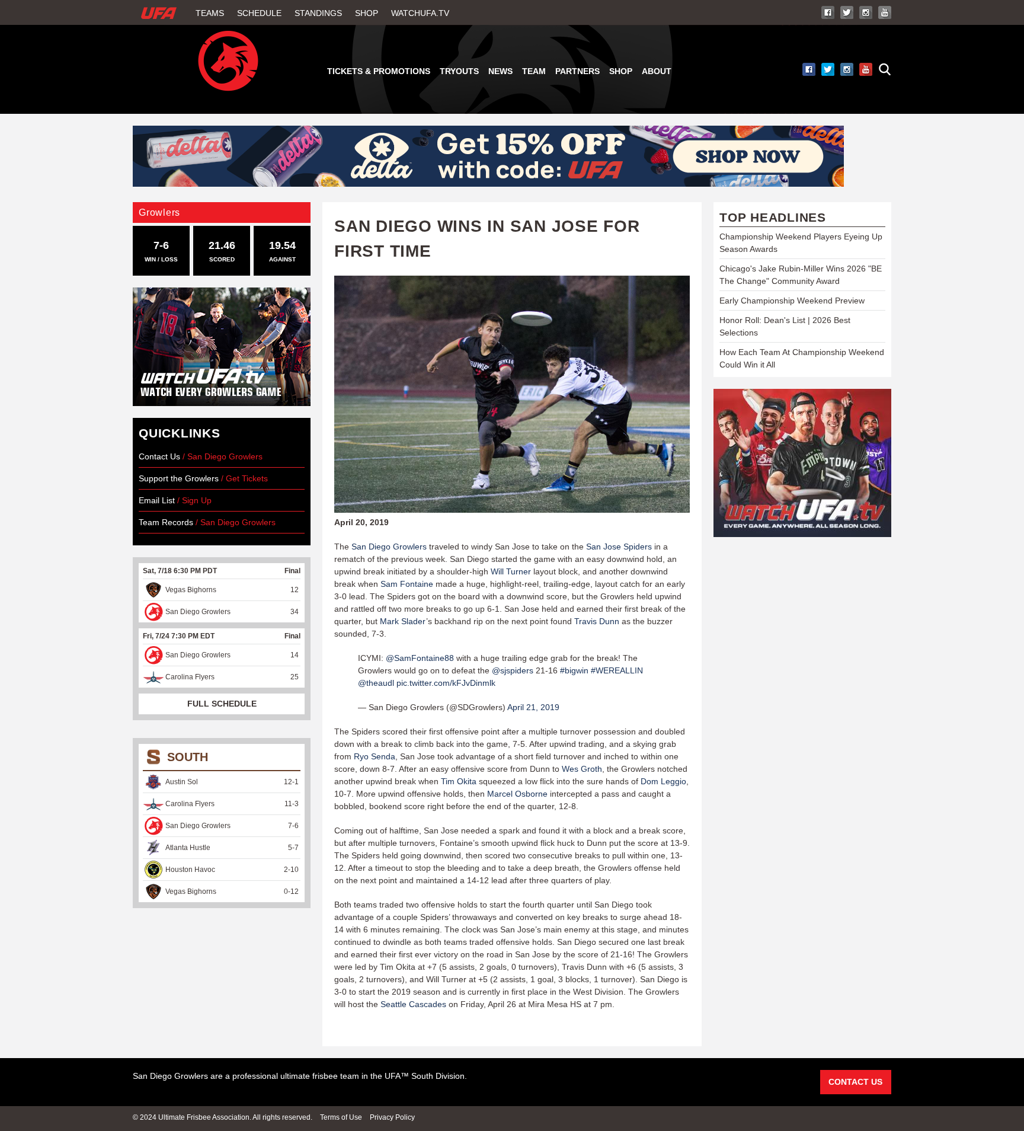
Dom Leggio (663, 781)
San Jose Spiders (619, 546)
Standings (318, 13)
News (500, 71)
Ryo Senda (374, 756)
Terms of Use (341, 1117)
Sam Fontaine (406, 584)
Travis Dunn (596, 621)
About (656, 71)
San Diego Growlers (389, 546)
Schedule (259, 13)
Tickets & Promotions (378, 71)
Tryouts (459, 71)
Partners (577, 71)
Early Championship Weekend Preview (792, 300)
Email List (157, 500)
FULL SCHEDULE (222, 703)
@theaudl (376, 683)
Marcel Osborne (517, 793)
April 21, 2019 (533, 707)
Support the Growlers (179, 478)
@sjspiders (512, 670)
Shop (366, 13)
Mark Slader (403, 621)
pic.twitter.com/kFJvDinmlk (445, 683)
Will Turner (511, 571)
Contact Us (159, 456)
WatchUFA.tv (420, 13)
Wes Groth (582, 769)
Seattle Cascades (413, 1004)
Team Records (167, 522)
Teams (210, 13)
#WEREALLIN (617, 670)
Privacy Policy (392, 1117)
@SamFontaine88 (420, 658)
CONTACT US (855, 1082)
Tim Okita (458, 781)
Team (534, 71)
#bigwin (574, 670)
